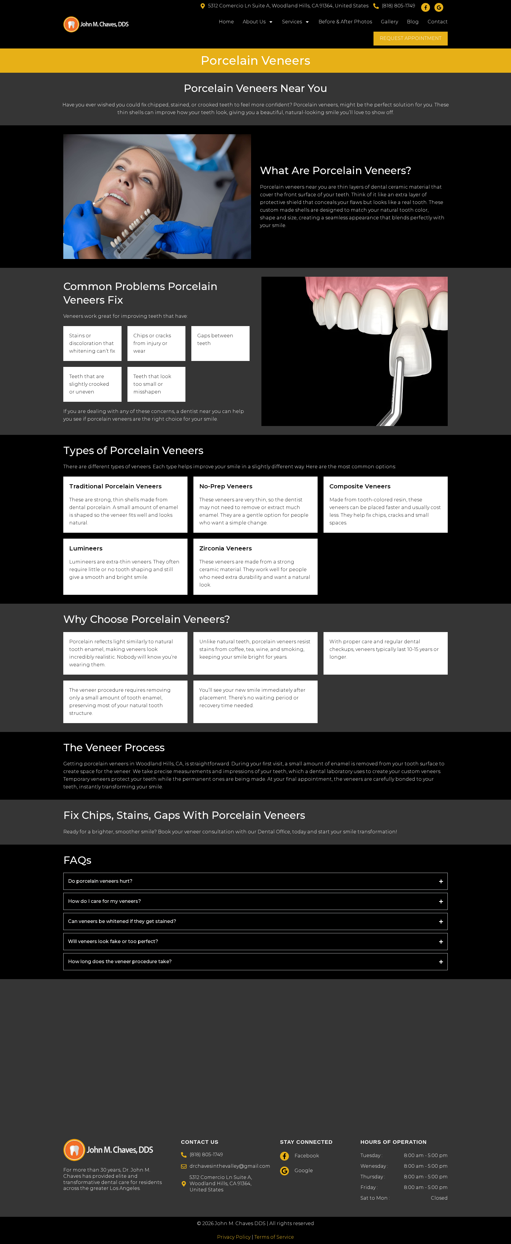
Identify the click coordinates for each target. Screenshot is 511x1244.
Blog (413, 22)
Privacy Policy (233, 1237)
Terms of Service (274, 1237)
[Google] (438, 7)
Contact (438, 22)
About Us (254, 22)
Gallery (389, 22)
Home (226, 22)
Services (292, 22)
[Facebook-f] (425, 7)
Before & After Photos (345, 22)
